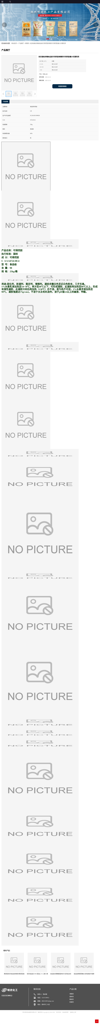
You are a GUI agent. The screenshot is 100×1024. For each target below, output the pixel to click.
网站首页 (14, 43)
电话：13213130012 (43, 997)
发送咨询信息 (62, 86)
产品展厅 (21, 43)
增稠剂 (27, 43)
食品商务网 (65, 1012)
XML (53, 1012)
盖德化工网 (73, 1012)
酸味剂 (72, 999)
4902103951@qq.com (48, 1001)
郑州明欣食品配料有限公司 (29, 1012)
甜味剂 (72, 996)
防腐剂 (72, 1002)
